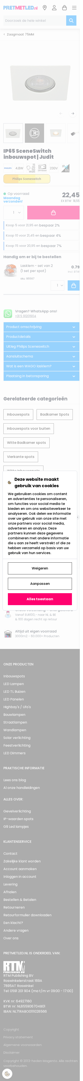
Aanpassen (40, 583)
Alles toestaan (40, 599)
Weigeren (40, 568)
